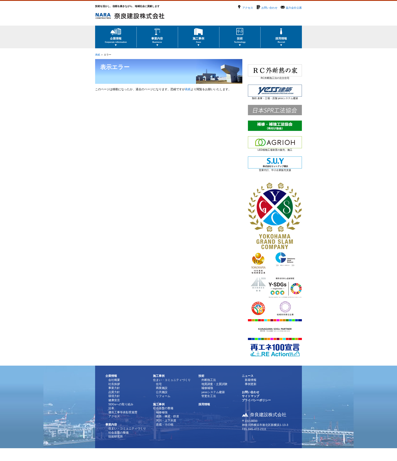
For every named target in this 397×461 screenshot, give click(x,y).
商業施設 (161, 388)
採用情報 (204, 404)
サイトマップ (250, 396)
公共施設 (161, 392)
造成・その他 (164, 424)
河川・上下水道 (166, 420)
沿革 (111, 408)
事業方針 (114, 388)
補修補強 (161, 412)
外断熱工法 (208, 380)
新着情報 (250, 380)
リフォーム (163, 396)
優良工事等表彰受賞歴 (122, 412)
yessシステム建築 (213, 392)
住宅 (159, 384)
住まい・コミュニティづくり (127, 428)
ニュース (248, 375)
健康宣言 (114, 400)
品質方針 (114, 392)
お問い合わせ (269, 7)
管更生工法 (208, 396)
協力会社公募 (294, 7)
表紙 (97, 54)
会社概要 (114, 380)
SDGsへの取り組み (120, 404)
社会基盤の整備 (118, 432)
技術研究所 (115, 436)
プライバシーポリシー (256, 400)
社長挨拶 (114, 384)
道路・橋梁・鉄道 (167, 416)
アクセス (247, 7)
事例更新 (250, 384)
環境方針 (114, 396)
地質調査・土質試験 (214, 384)
